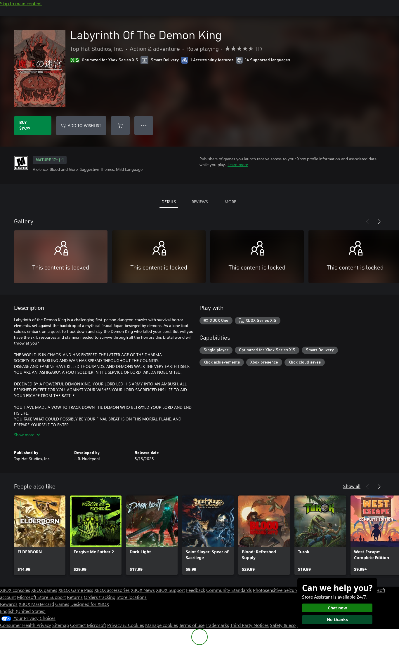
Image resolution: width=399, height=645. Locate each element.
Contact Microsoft (88, 625)
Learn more (238, 164)
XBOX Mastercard (36, 604)
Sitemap (60, 625)
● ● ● (144, 125)
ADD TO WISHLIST (84, 125)
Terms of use (191, 625)
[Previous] (367, 222)
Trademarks (217, 625)
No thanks (337, 619)
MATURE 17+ (47, 160)
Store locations (132, 597)
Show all (351, 486)
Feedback (195, 590)
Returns (75, 597)
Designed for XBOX (89, 604)
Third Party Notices (249, 625)
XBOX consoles (15, 590)
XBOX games (44, 590)
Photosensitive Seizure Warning (285, 590)
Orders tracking (99, 597)
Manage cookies (161, 625)
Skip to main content (21, 3)
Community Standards (229, 590)
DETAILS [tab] (169, 201)
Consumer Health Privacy (25, 625)
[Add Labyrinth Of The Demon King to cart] (120, 125)
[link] (39, 535)
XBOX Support (170, 590)
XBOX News (143, 590)
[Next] (379, 222)
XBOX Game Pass (75, 590)
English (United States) (23, 611)
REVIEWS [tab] (200, 201)
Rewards (9, 604)
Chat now (337, 608)
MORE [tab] (230, 201)
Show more (24, 434)
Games (62, 604)
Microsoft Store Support (41, 597)
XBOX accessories (112, 590)
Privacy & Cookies (125, 625)
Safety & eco (283, 625)
